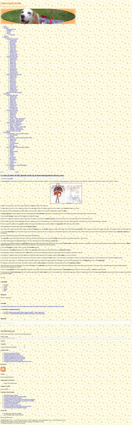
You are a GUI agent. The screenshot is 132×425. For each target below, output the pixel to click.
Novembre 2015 (14, 89)
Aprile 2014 (13, 62)
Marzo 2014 (13, 60)
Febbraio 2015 (13, 77)
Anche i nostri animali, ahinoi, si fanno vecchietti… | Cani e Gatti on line (26, 312)
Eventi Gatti (6, 93)
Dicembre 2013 (13, 55)
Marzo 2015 (13, 78)
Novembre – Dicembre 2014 (17, 119)
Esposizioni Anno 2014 (12, 56)
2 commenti (10, 178)
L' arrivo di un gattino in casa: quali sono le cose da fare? (17, 406)
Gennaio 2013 (13, 40)
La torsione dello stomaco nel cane (12, 354)
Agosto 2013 (13, 49)
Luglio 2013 (13, 48)
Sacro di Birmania (14, 143)
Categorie (3, 347)
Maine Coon (13, 140)
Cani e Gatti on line (11, 3)
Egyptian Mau (13, 159)
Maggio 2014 (13, 63)
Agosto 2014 (13, 67)
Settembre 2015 (13, 87)
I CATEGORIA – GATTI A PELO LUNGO (17, 133)
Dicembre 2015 (13, 91)
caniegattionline (5, 181)
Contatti (9, 32)
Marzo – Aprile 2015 (15, 125)
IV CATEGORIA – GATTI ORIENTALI (17, 165)
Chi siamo (6, 27)
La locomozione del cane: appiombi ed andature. (15, 407)
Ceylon (11, 155)
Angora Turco (13, 139)
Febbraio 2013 (13, 41)
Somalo (11, 163)
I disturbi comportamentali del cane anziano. (14, 357)
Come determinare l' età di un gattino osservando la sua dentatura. (19, 399)
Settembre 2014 (13, 69)
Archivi (2, 377)
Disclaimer (12, 34)
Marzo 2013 (13, 43)
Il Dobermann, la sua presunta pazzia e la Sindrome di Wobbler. (19, 400)
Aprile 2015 (13, 80)
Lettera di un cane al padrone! (11, 403)
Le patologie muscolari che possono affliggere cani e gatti (17, 361)
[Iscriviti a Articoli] (3, 371)
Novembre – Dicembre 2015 (17, 129)
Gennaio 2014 (13, 58)
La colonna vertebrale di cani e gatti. (12, 404)
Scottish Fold (13, 162)
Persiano (12, 136)
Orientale (12, 166)
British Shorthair (14, 151)
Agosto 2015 (13, 85)
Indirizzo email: (4, 336)
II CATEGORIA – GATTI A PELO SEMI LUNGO (19, 137)
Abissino (12, 148)
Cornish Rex (13, 157)
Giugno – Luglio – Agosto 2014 (17, 118)
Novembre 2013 (14, 54)
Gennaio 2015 (13, 76)
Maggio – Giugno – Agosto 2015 (18, 126)
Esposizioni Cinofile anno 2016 (14, 92)
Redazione (9, 30)
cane (36, 181)
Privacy (8, 33)
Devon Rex (12, 158)
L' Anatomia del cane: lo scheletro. (12, 402)
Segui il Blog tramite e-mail (8, 331)
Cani (12, 181)
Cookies (6, 36)
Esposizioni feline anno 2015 (14, 122)
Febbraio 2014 (13, 59)
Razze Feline (7, 132)
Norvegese (12, 141)
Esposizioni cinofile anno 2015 (14, 74)
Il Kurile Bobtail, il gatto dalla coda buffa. (51, 306)
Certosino (12, 154)
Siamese (12, 168)
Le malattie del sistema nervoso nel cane (13, 355)
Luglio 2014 (13, 66)
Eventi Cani (6, 37)
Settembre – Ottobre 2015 (16, 128)
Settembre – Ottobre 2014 (16, 121)
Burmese (12, 152)
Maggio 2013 (13, 45)
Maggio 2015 (13, 81)
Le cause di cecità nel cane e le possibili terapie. (15, 396)
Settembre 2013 (13, 51)
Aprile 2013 (13, 44)
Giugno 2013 (13, 47)
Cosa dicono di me (11, 29)
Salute (15, 181)
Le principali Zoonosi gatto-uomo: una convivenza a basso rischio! (19, 306)
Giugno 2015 (13, 82)
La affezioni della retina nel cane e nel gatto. (14, 358)
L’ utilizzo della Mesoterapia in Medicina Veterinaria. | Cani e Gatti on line (27, 313)
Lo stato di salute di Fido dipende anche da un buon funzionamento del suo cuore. (32, 175)
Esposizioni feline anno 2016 (14, 130)
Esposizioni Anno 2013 (12, 38)
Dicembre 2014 (13, 73)
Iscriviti (2, 341)
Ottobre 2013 (13, 52)
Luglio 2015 (13, 84)
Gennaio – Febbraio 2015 (16, 124)
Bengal (11, 150)
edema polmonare (64, 181)
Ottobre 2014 (13, 70)
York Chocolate (13, 146)
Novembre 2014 (14, 71)
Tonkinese (12, 169)
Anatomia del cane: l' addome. (11, 395)
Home (5, 26)
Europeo (12, 161)
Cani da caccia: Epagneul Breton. (12, 353)
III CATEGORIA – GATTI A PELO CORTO (18, 147)
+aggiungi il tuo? (14, 309)
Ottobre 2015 (13, 88)
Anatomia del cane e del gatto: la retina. (13, 360)
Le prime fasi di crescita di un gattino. (13, 398)
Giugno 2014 (13, 65)
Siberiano (12, 144)
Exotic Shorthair (14, 135)
